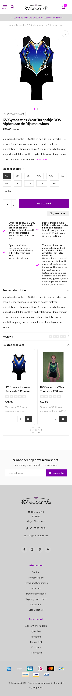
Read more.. (42, 159)
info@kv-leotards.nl (37, 535)
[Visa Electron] (46, 674)
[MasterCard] (50, 668)
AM (7, 183)
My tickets (36, 636)
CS (6, 175)
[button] (34, 109)
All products (36, 652)
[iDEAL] (40, 668)
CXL (39, 175)
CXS (29, 183)
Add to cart (44, 203)
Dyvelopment (36, 687)
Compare (36, 647)
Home (10, 25)
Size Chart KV (36, 609)
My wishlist (36, 642)
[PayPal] (25, 674)
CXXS (42, 183)
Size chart (60, 213)
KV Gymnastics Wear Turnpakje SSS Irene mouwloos (52, 391)
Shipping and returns (36, 599)
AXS (51, 175)
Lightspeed (46, 683)
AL (17, 183)
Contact (36, 572)
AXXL (8, 190)
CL (28, 175)
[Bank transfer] (19, 668)
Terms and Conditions (36, 582)
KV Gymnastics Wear (14, 114)
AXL (54, 183)
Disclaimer (36, 604)
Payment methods (36, 593)
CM (17, 175)
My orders (36, 631)
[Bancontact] (61, 668)
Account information (36, 625)
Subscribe (58, 473)
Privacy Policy (36, 577)
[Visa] (36, 674)
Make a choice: (13, 168)
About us (36, 588)
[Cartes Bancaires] (30, 668)
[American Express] (9, 668)
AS (62, 175)
